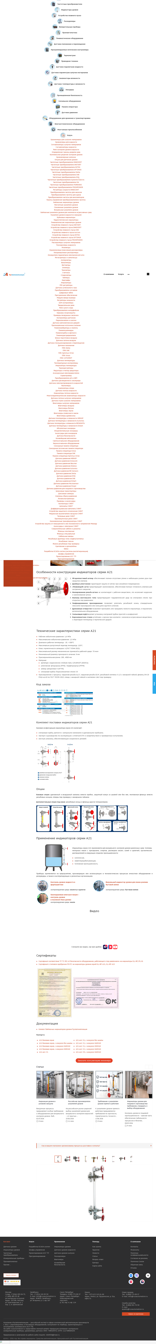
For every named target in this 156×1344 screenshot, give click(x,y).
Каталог (6, 1242)
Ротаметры (66, 248)
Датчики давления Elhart (66, 481)
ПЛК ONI (66, 350)
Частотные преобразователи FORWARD (66, 185)
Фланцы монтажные (66, 531)
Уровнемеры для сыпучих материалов (66, 140)
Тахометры (66, 270)
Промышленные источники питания (66, 325)
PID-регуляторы (66, 285)
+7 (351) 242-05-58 (41, 1294)
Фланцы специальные (18, 560)
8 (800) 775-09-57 (132, 1294)
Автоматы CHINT (66, 506)
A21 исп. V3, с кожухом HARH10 (88, 1052)
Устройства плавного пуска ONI (66, 230)
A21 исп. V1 (43, 1052)
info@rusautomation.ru (46, 1296)
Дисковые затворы (66, 494)
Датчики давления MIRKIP (66, 458)
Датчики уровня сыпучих (64, 1253)
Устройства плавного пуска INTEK (66, 235)
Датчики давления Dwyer (66, 486)
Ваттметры (66, 265)
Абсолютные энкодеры (66, 428)
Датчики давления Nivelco (66, 466)
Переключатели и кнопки (66, 320)
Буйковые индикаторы (66, 217)
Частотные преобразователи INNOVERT (66, 162)
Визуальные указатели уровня (66, 210)
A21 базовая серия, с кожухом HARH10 (54, 1046)
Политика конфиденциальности (139, 1254)
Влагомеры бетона (66, 408)
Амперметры (66, 260)
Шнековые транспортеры (66, 491)
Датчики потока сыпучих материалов (66, 398)
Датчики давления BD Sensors (66, 471)
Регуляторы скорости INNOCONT (66, 190)
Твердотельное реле (66, 305)
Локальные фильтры (66, 499)
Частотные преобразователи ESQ (66, 177)
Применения (59, 1242)
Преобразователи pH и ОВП (66, 378)
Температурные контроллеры (66, 363)
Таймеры (66, 278)
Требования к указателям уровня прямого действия (108, 1102)
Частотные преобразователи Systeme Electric (66, 180)
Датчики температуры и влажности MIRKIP (66, 418)
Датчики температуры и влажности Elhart (66, 426)
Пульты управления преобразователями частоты (66, 200)
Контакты (134, 1247)
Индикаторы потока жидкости (66, 393)
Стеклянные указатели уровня (66, 207)
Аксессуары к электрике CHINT (66, 526)
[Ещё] (128, 274)
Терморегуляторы (66, 368)
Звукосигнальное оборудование (66, 443)
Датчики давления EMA (66, 476)
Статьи (95, 1256)
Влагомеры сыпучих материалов (66, 403)
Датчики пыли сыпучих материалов (66, 401)
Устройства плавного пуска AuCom (66, 232)
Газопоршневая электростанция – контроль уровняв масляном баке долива (65, 897)
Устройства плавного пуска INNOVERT (66, 227)
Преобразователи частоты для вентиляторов (66, 197)
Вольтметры (66, 263)
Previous (147, 1067)
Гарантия (95, 1250)
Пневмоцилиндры (66, 330)
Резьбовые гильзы (18, 568)
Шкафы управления (18, 580)
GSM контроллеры (66, 303)
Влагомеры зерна (66, 411)
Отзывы (134, 1268)
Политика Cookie (137, 1261)
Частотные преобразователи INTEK (66, 167)
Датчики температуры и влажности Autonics (66, 421)
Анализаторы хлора (66, 388)
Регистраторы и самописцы (66, 258)
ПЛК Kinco (66, 355)
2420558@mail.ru (53, 1335)
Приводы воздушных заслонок (66, 315)
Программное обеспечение (66, 295)
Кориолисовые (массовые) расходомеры (66, 250)
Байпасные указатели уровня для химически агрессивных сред (66, 212)
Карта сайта (97, 1266)
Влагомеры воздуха (66, 406)
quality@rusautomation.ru (133, 1309)
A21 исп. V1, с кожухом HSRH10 (88, 1046)
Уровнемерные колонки (66, 157)
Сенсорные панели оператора (66, 446)
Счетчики (66, 273)
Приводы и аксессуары (66, 501)
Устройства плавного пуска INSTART (66, 225)
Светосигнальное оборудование (66, 441)
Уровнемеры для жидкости (66, 142)
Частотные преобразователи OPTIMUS (66, 170)
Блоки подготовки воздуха (66, 338)
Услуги (31, 1242)
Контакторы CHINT (66, 504)
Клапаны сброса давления (66, 496)
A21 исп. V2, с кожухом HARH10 (88, 1049)
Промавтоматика (10, 1261)
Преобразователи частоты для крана (66, 195)
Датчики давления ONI (66, 478)
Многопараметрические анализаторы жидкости (66, 396)
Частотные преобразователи (10, 1254)
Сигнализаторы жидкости (66, 147)
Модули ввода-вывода (66, 298)
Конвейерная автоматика (66, 438)
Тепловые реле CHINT (66, 516)
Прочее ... (7, 1265)
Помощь (95, 1242)
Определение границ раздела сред (66, 152)
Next (151, 1067)
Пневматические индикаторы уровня (66, 222)
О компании (136, 1242)
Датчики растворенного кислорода (66, 381)
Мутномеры (66, 386)
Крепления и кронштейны (18, 573)
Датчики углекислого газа (66, 288)
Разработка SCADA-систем (39, 1247)
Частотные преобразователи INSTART (66, 165)
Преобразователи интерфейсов (66, 310)
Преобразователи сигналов (66, 290)
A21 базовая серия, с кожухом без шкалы (55, 1043)
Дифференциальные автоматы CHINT (66, 509)
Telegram (142, 1275)
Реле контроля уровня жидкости (66, 150)
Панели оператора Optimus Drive (66, 456)
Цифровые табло (66, 293)
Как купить (96, 1247)
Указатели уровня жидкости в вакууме (66, 215)
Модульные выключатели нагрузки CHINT (66, 514)
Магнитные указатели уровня (66, 205)
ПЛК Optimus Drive (66, 353)
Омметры (66, 268)
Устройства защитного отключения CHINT (66, 511)
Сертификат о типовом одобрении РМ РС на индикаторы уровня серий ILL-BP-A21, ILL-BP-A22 (77, 964)
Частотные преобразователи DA (66, 182)
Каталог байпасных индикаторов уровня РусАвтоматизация (63, 1029)
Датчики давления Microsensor (66, 484)
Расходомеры (59, 1256)
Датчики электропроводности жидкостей (66, 383)
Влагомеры (58, 1259)
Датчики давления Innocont (66, 461)
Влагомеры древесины (66, 416)
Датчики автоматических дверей (66, 323)
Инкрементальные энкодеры (66, 431)
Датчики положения (66, 345)
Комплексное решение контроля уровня (66, 155)
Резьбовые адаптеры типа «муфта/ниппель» (18, 565)
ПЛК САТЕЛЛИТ (66, 358)
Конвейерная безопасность (59, 1264)
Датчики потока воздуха (66, 340)
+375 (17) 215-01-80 (96, 1294)
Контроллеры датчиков (66, 318)
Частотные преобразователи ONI (66, 175)
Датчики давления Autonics (66, 468)
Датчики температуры (66, 360)
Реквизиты (135, 1250)
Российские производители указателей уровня (79, 1102)
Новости (95, 1253)
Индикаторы (66, 283)
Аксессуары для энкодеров (66, 433)
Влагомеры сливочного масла (66, 413)
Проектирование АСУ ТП (18, 583)
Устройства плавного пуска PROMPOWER (66, 240)
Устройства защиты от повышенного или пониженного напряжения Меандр (66, 524)
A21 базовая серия (46, 1040)
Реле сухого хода (66, 308)
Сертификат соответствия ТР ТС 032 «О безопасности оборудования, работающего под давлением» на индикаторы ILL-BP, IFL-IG (91, 961)
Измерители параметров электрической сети (66, 255)
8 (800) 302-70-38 (132, 1305)
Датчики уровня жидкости (64, 1250)
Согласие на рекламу (139, 1258)
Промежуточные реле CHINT (66, 519)
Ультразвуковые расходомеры (66, 253)
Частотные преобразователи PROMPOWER (66, 187)
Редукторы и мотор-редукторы (66, 371)
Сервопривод (66, 376)
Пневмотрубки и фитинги (66, 333)
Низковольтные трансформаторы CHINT (66, 521)
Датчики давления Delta (66, 473)
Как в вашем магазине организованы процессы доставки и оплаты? (71, 1146)
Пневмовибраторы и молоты (66, 328)
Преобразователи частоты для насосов (66, 192)
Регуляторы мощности (66, 300)
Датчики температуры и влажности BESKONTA (66, 423)
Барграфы (66, 280)
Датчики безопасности (66, 436)
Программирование (18, 585)
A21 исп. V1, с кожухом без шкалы (89, 1040)
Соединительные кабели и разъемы (66, 529)
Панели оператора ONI (66, 453)
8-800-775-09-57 (74, 1294)
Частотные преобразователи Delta (66, 172)
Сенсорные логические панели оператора (66, 448)
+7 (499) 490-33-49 (12, 1296)
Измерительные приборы (13, 1258)
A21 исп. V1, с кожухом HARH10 (88, 1043)
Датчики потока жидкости (66, 391)
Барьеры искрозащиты (66, 313)
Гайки (18, 575)
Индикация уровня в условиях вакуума (47, 1102)
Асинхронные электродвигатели (66, 373)
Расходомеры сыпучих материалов (66, 242)
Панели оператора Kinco (66, 451)
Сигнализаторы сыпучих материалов (66, 145)
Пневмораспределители (66, 335)
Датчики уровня (9, 1247)
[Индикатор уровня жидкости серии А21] (94, 1193)
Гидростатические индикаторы (66, 220)
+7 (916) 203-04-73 (18, 1294)
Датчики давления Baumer (66, 463)
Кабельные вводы (18, 563)
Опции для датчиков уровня (66, 160)
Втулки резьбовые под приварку (18, 570)
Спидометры (66, 275)
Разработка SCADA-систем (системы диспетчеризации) (18, 578)
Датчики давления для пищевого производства (66, 489)
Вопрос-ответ (97, 1259)
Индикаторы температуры (66, 366)
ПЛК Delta (66, 348)
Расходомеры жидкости (66, 245)
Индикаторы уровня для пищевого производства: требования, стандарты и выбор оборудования (137, 1104)
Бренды (95, 1263)
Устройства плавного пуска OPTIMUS (66, 237)
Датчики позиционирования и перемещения (66, 343)
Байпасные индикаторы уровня (66, 202)
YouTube (136, 1282)
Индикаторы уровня (11, 1250)
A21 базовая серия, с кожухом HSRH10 (54, 1049)
